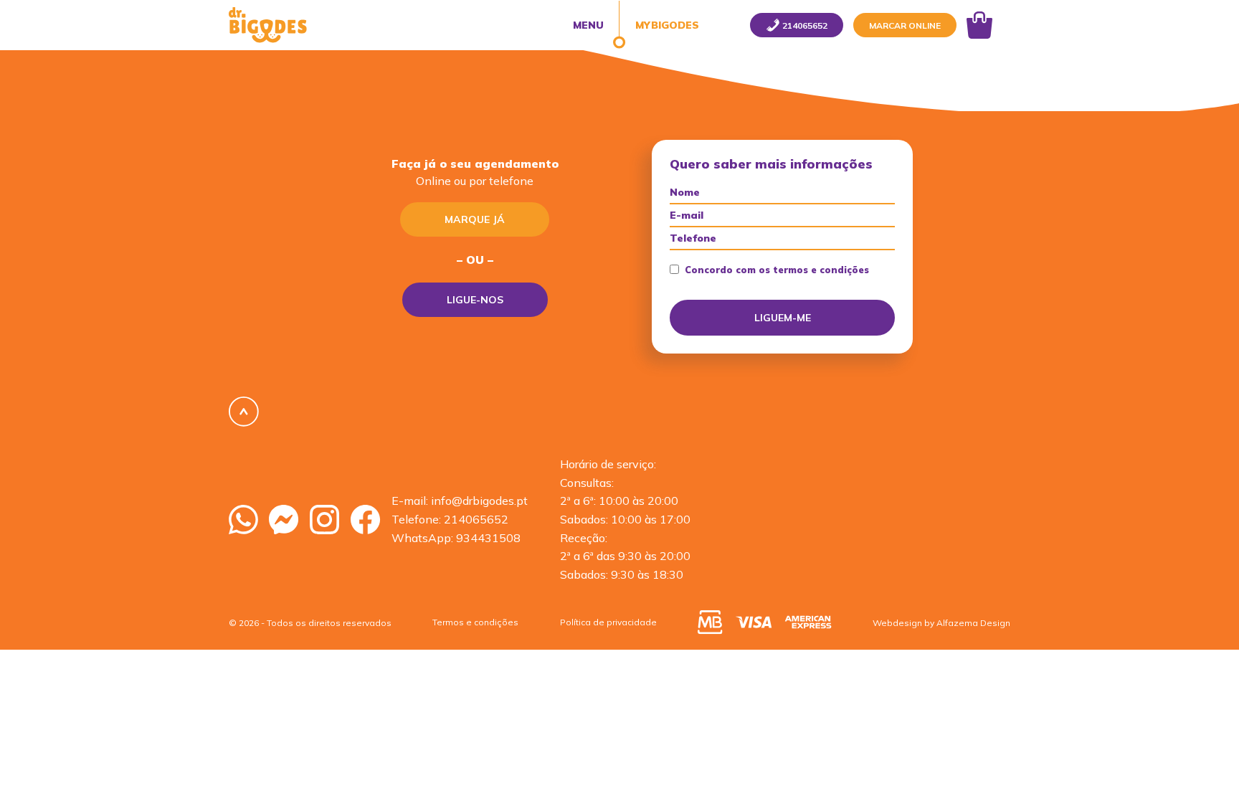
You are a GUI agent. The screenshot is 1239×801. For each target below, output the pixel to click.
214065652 (476, 519)
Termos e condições (475, 622)
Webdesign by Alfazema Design (941, 622)
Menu (588, 25)
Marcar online (905, 25)
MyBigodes (665, 25)
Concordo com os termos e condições (777, 270)
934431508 (488, 538)
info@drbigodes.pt (479, 500)
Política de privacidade (608, 622)
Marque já (475, 219)
